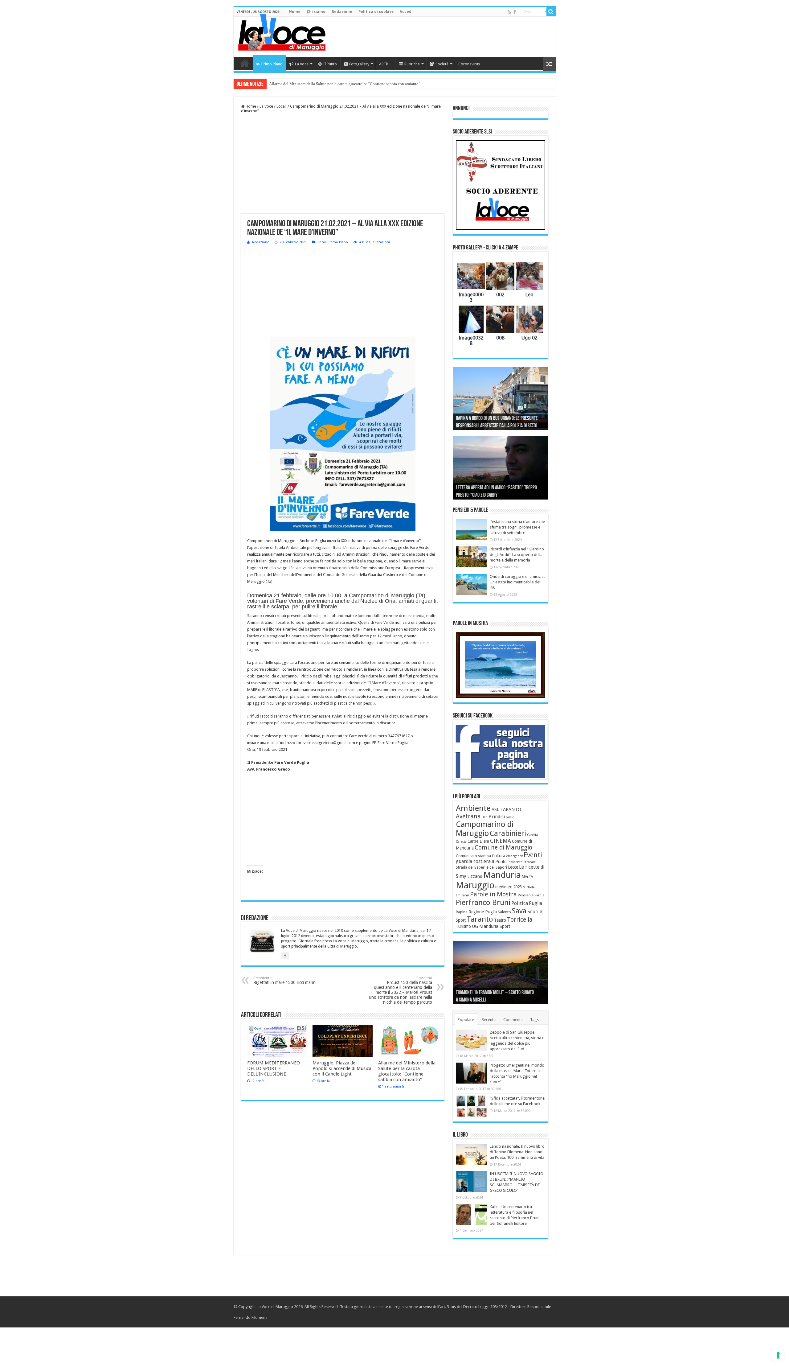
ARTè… (385, 64)
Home (294, 12)
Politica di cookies (376, 12)
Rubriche (412, 64)
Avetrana (468, 816)
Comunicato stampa (473, 856)
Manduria (502, 875)
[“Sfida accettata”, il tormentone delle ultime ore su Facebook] (471, 1106)
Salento (504, 912)
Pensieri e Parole (531, 895)
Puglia (535, 903)
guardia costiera (473, 861)
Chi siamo (316, 12)
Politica (519, 903)
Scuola (534, 911)
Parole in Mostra (493, 894)
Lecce (513, 867)
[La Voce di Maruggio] (281, 30)
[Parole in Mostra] (500, 665)
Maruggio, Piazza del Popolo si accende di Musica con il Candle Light (342, 1068)
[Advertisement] (439, 37)
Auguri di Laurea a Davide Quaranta (487, 495)
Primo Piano (272, 64)
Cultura (498, 855)
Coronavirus (469, 64)
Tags (534, 1019)
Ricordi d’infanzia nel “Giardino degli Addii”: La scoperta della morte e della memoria (517, 554)
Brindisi (497, 817)
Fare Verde (384, 622)
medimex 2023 (508, 886)
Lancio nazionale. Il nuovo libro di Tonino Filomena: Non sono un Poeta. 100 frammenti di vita (517, 1152)
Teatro (500, 920)
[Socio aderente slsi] (500, 185)
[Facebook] (515, 12)
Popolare (466, 1019)
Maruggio (475, 885)
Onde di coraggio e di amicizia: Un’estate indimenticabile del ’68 (517, 582)
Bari (485, 817)
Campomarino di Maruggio (484, 829)
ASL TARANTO (506, 809)
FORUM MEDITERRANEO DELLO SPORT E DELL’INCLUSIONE (273, 1068)
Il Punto (330, 64)
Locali (281, 106)
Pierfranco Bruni (483, 902)
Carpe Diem (478, 841)
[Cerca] (551, 11)
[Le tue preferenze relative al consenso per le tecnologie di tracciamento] (778, 1355)
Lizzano (474, 876)
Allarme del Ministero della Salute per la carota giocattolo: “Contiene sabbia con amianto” (344, 83)
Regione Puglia (482, 911)
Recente (489, 1019)
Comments (512, 1019)
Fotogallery (359, 64)
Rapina (462, 912)
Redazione (342, 12)
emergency (514, 856)
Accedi (406, 12)
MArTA (527, 876)
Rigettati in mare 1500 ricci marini (285, 980)
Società (441, 64)
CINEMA (500, 841)
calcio (510, 817)
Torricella (520, 919)
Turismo (463, 926)
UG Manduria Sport (491, 926)
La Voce (302, 64)
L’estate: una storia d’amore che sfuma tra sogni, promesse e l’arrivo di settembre (517, 527)
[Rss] (509, 12)
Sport (461, 920)
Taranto (480, 919)
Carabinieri (508, 833)
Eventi (533, 855)
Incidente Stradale (522, 862)
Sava (519, 911)
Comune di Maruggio (503, 847)
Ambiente (473, 808)
